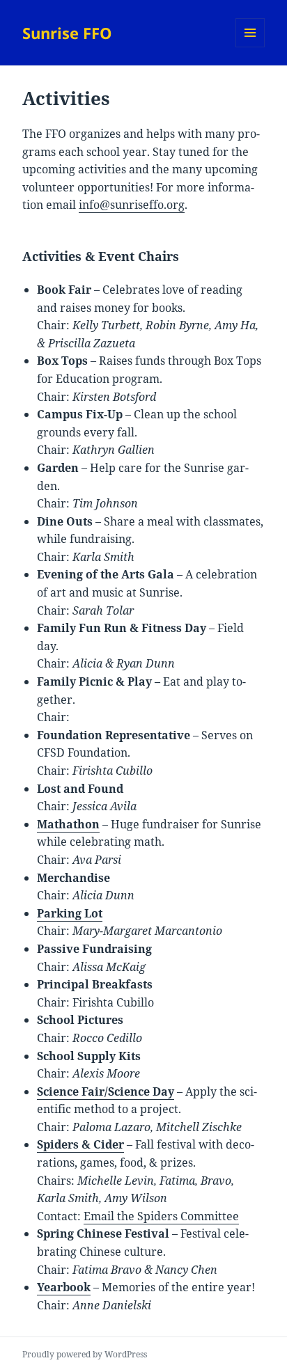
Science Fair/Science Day (105, 1091)
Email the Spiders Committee (161, 1216)
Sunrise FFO (67, 32)
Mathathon (68, 824)
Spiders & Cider (80, 1144)
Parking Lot (69, 913)
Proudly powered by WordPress (84, 1354)
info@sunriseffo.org (132, 204)
